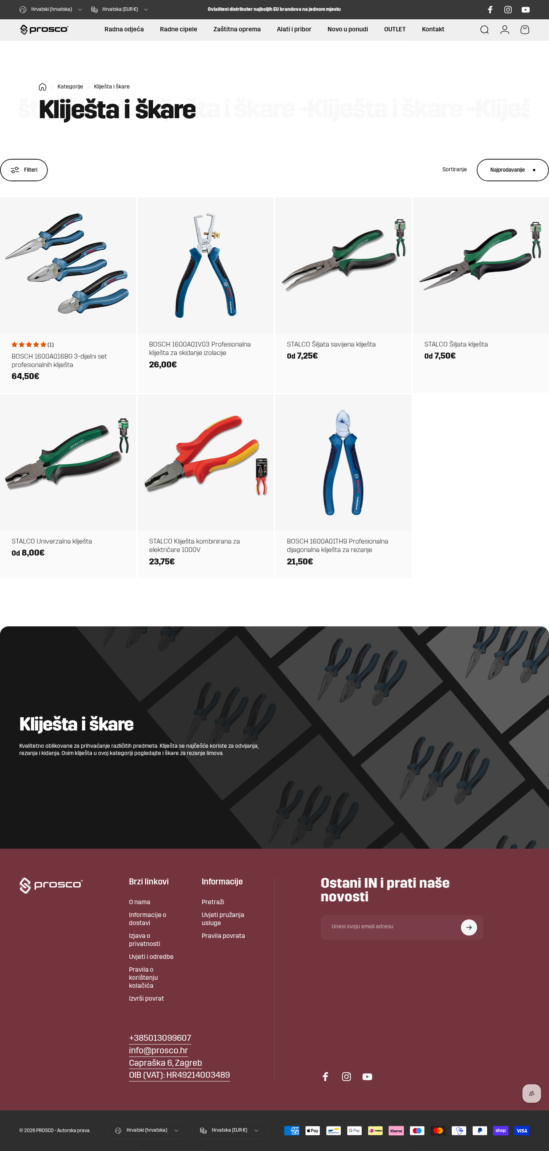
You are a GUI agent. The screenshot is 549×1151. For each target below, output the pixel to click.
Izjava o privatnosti (144, 940)
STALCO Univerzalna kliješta (52, 541)
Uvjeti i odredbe (151, 957)
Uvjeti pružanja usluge (223, 919)
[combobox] (51, 9)
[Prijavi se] (469, 927)
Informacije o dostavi (147, 919)
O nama (139, 902)
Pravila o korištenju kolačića (143, 978)
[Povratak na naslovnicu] (43, 87)
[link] (165, 1064)
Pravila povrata (223, 936)
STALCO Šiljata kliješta (456, 344)
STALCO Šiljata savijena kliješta (331, 344)
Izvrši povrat (146, 999)
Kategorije (70, 87)
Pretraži (213, 902)
